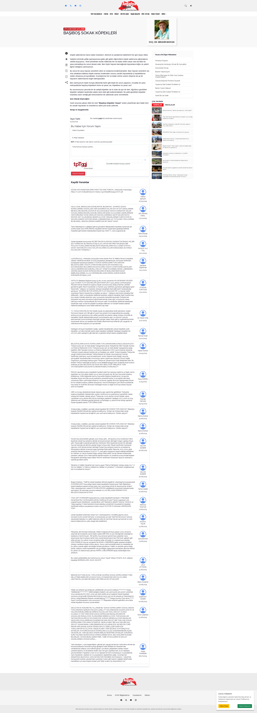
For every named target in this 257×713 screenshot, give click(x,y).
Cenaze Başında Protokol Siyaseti (167, 81)
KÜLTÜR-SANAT (124, 14)
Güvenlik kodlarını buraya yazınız (118, 164)
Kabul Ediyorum (245, 706)
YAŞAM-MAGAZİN (135, 14)
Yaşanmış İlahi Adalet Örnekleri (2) (167, 92)
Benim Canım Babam (163, 88)
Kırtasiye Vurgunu (161, 61)
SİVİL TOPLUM (145, 14)
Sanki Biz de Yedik (161, 96)
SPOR (111, 14)
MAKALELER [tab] (170, 105)
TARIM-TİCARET (155, 14)
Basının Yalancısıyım (162, 72)
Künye (109, 695)
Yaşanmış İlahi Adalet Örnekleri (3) (167, 84)
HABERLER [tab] (157, 105)
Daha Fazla (224, 706)
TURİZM (106, 14)
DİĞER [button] (163, 14)
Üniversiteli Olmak (161, 68)
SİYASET (116, 14)
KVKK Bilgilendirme (122, 695)
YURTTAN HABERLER (96, 14)
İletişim (147, 695)
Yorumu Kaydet (78, 173)
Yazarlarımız (137, 695)
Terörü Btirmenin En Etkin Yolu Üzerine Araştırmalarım (169, 76)
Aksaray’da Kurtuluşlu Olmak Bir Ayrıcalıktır (170, 64)
